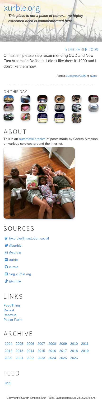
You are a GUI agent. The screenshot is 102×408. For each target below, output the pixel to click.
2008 (52, 344)
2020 (8, 358)
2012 (8, 351)
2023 (41, 358)
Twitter (93, 75)
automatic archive (32, 139)
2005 (19, 344)
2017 (63, 351)
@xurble (15, 245)
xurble (13, 260)
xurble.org (22, 9)
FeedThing (12, 305)
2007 (41, 344)
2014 (30, 351)
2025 (63, 358)
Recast (9, 310)
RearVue (10, 315)
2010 (74, 344)
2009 (83, 75)
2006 (30, 344)
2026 (74, 358)
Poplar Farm (13, 320)
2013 (19, 351)
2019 (85, 351)
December (74, 75)
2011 (84, 344)
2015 (41, 351)
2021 (19, 358)
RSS (8, 383)
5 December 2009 (81, 50)
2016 (52, 351)
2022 (30, 358)
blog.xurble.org (19, 274)
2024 (52, 358)
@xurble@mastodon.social (28, 238)
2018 (74, 351)
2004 (8, 344)
